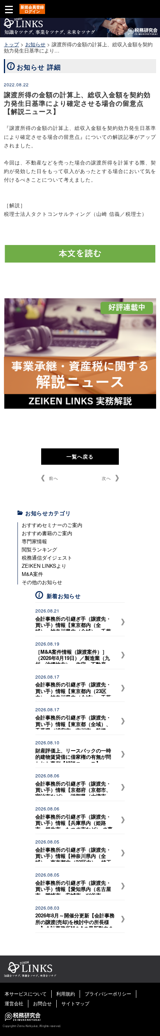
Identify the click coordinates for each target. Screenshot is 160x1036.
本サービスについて (26, 993)
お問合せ (42, 1003)
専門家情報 (34, 541)
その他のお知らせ (42, 582)
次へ (106, 478)
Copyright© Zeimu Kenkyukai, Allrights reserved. (32, 1026)
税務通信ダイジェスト (47, 557)
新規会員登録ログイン (32, 9)
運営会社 (14, 1003)
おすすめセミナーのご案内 (52, 524)
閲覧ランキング (39, 549)
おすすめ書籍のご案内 (47, 533)
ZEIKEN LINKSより (44, 565)
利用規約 (65, 993)
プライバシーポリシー (108, 993)
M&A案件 (32, 574)
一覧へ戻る (80, 456)
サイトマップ (75, 1003)
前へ (53, 478)
